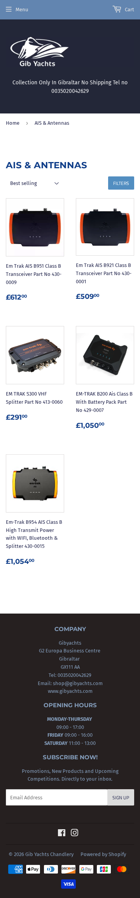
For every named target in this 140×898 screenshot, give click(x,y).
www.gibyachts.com (70, 691)
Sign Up (120, 797)
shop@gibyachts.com (77, 683)
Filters (121, 183)
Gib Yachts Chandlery (49, 854)
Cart (129, 9)
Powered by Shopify (103, 854)
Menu (22, 9)
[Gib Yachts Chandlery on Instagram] (75, 834)
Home (12, 123)
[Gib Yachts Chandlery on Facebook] (62, 834)
